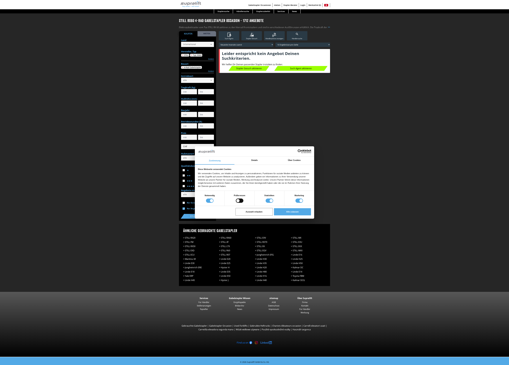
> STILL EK (260, 246)
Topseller (204, 309)
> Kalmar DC (297, 267)
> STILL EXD (188, 250)
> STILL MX (296, 237)
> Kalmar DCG (298, 280)
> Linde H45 (189, 280)
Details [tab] (254, 160)
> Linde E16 (296, 254)
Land (183, 40)
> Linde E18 (188, 271)
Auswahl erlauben (254, 212)
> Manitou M (189, 259)
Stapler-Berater (290, 5)
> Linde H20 (261, 267)
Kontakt (304, 305)
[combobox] (197, 44)
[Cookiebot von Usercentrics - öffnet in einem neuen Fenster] (299, 151)
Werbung (305, 312)
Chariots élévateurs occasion (286, 325)
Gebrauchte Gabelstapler (194, 325)
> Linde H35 (261, 263)
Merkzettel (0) (314, 5)
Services (281, 11)
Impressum (274, 309)
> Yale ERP (188, 275)
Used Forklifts (241, 325)
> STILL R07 (224, 254)
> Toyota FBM (297, 275)
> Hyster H (224, 267)
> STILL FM (188, 242)
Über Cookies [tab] (294, 160)
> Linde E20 (224, 259)
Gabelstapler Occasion (220, 325)
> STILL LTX (224, 246)
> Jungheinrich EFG (264, 254)
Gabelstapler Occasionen (259, 5)
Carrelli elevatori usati (314, 325)
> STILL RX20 (189, 237)
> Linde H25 (297, 259)
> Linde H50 (297, 263)
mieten (277, 5)
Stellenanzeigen (204, 305)
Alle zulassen (292, 212)
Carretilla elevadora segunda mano (216, 329)
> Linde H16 (261, 275)
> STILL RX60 (225, 237)
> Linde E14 (296, 271)
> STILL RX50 (189, 246)
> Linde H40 (261, 280)
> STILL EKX (296, 246)
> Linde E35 (224, 271)
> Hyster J (224, 280)
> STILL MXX (296, 250)
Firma (304, 302)
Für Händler (203, 302)
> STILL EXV (260, 237)
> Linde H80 (261, 271)
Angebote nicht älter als (193, 190)
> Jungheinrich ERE (192, 267)
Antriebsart (187, 76)
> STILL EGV (260, 250)
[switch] (239, 201)
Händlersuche (242, 11)
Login (302, 5)
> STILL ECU (189, 254)
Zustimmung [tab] (215, 160)
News (294, 11)
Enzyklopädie (240, 302)
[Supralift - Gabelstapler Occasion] (190, 3)
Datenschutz (273, 305)
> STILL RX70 (261, 242)
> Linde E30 (188, 263)
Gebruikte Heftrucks (260, 325)
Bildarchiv (239, 305)
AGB (274, 302)
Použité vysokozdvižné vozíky (276, 329)
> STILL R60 (224, 250)
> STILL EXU (296, 242)
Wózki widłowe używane (247, 329)
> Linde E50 (224, 275)
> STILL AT (224, 242)
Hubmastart (187, 153)
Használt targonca (302, 329)
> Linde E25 (224, 263)
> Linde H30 (261, 259)
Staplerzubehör (263, 11)
